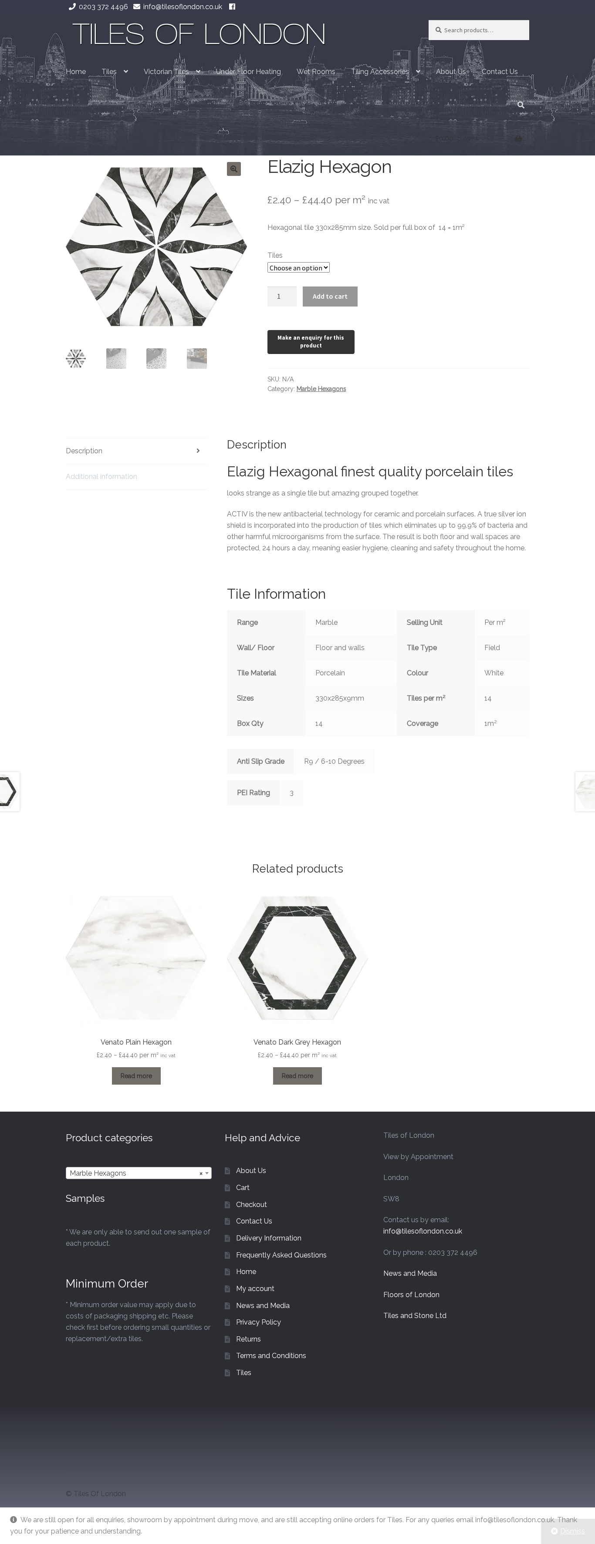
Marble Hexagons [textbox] (136, 1173)
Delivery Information (268, 1238)
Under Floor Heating (248, 71)
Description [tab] (84, 451)
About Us (451, 71)
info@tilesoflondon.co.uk (182, 7)
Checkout (251, 1204)
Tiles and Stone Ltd (414, 1315)
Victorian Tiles (166, 71)
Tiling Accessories (380, 71)
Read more (136, 1075)
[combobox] (139, 1173)
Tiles (109, 71)
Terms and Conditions (271, 1356)
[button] (234, 169)
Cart (243, 1187)
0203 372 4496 (103, 7)
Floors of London (411, 1295)
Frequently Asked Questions (281, 1255)
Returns (248, 1339)
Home (76, 71)
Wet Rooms (316, 71)
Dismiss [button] (572, 1531)
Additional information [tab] (101, 476)
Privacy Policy (258, 1322)
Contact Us (500, 71)
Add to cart (330, 296)
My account (255, 1288)
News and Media (263, 1305)
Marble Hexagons (321, 388)
